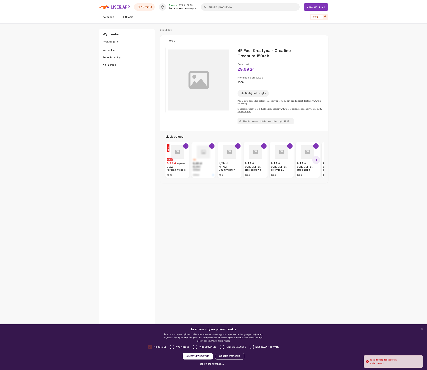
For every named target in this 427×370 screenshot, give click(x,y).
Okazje (129, 17)
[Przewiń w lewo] (172, 160)
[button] (213, 364)
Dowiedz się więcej (220, 340)
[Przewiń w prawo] (316, 160)
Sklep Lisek (166, 30)
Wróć (171, 41)
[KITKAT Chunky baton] (230, 160)
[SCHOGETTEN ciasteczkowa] (256, 160)
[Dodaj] (185, 146)
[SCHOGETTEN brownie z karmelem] (282, 160)
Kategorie (108, 17)
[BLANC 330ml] (203, 160)
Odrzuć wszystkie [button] (229, 356)
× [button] (422, 329)
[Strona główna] (114, 7)
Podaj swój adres (246, 101)
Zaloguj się (264, 101)
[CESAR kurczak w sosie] (177, 160)
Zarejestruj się (316, 7)
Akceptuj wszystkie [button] (197, 356)
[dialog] (213, 347)
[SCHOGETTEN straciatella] (308, 160)
